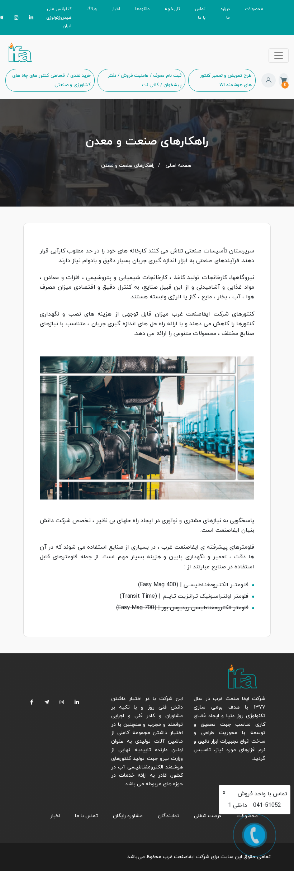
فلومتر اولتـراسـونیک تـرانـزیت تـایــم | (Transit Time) (184, 596)
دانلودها (142, 9)
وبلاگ (91, 9)
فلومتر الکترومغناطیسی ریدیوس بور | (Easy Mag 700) (182, 608)
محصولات (254, 9)
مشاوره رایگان (128, 816)
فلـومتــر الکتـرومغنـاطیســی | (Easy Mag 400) (193, 585)
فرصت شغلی (208, 816)
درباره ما (225, 13)
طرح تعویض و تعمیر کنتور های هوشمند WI (226, 80)
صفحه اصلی (178, 165)
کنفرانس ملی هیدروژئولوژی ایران (58, 17)
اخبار (116, 9)
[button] (268, 80)
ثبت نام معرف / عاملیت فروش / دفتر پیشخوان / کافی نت (144, 80)
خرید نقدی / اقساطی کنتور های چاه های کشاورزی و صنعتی (51, 80)
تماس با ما (200, 13)
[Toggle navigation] (279, 55)
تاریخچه (172, 9)
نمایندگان (168, 816)
